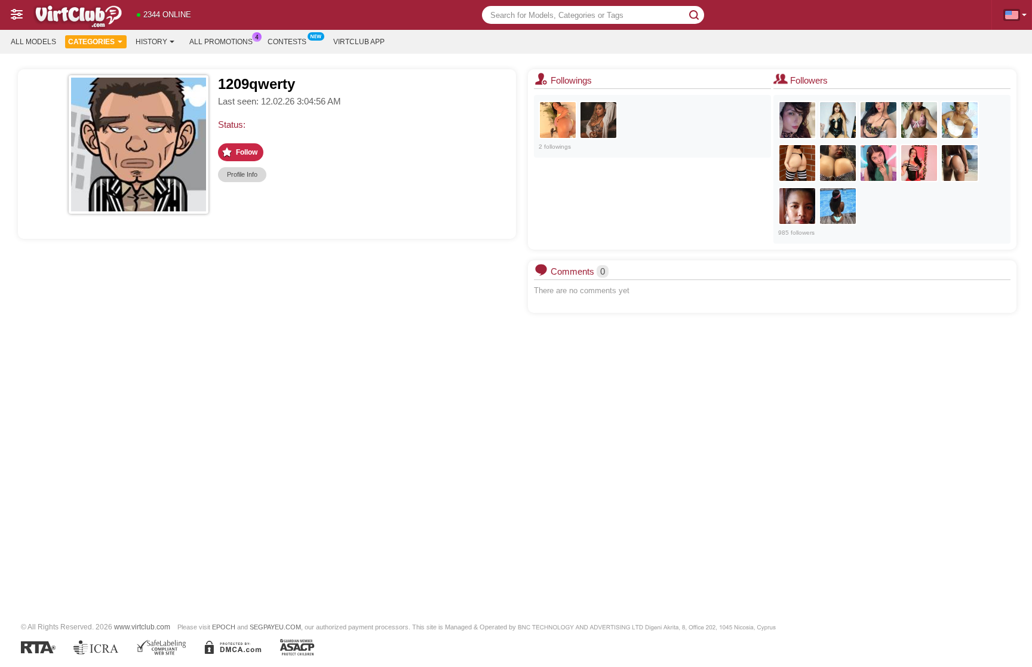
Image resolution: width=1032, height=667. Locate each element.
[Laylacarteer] (558, 120)
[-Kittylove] (919, 120)
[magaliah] (960, 120)
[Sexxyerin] (797, 163)
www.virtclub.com (142, 627)
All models (33, 42)
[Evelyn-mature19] (797, 120)
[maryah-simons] (598, 120)
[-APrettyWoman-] (838, 120)
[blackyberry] (838, 206)
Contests (287, 42)
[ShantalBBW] (838, 163)
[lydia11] (797, 206)
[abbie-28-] (878, 163)
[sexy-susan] (919, 163)
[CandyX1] (960, 163)
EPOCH (223, 627)
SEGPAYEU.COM (275, 627)
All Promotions (221, 42)
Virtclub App (359, 42)
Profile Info (242, 174)
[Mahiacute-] (878, 120)
